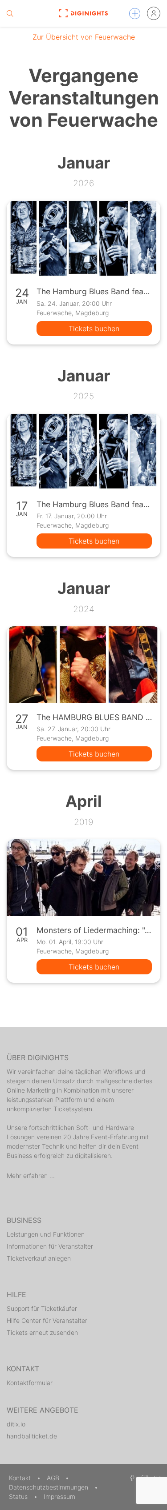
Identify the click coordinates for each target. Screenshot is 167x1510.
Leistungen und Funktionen (46, 1234)
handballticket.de (32, 1436)
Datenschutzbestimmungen (49, 1487)
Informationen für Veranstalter (50, 1246)
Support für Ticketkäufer (42, 1308)
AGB (54, 1478)
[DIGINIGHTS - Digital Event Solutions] (83, 13)
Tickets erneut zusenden (42, 1332)
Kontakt (21, 1478)
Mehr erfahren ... (31, 1175)
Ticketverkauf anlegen (39, 1258)
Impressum (59, 1496)
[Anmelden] (153, 13)
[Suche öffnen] (10, 13)
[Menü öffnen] (134, 13)
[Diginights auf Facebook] (131, 1478)
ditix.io (16, 1424)
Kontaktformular (30, 1382)
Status (19, 1496)
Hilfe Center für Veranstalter (47, 1320)
